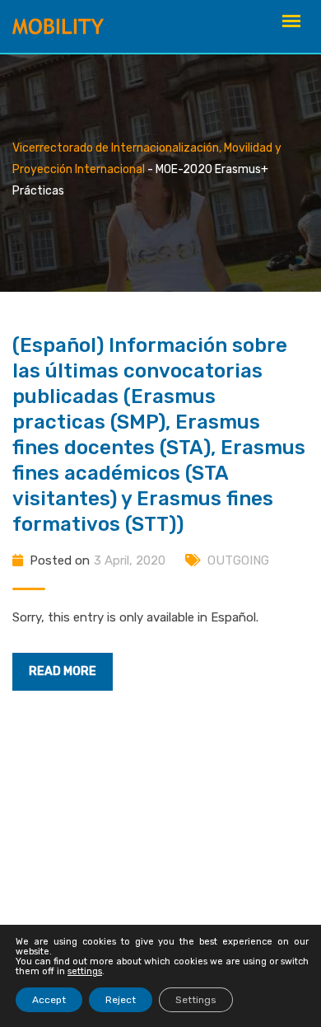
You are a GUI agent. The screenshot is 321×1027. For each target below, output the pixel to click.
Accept (49, 1000)
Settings (195, 1000)
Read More (62, 671)
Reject (120, 1000)
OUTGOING (238, 560)
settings (84, 972)
